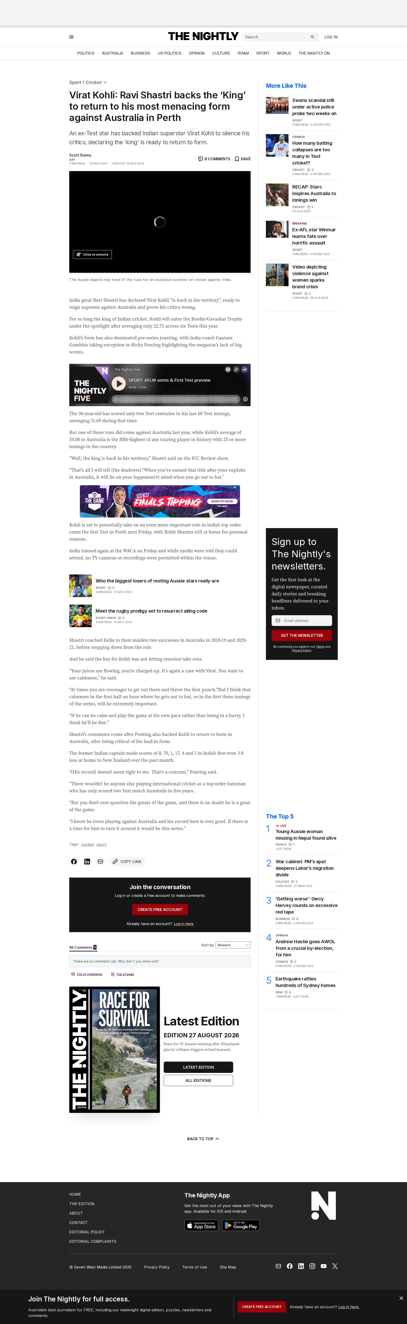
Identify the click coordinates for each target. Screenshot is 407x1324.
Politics (85, 53)
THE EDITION (81, 1203)
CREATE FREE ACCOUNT (160, 909)
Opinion (197, 53)
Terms (320, 646)
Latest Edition (198, 1067)
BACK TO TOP (200, 1138)
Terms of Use (194, 1267)
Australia (112, 53)
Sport (262, 53)
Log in (331, 37)
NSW (279, 992)
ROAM (243, 53)
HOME (75, 1194)
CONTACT (78, 1222)
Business (140, 53)
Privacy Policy (301, 650)
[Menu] (71, 36)
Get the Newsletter (302, 635)
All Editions (198, 1080)
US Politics (169, 53)
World (284, 53)
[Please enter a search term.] (312, 37)
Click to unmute (95, 254)
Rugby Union (106, 618)
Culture (221, 53)
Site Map (228, 1267)
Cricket (93, 82)
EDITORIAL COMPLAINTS (92, 1241)
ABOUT (76, 1213)
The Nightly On (314, 53)
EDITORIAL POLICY (87, 1232)
